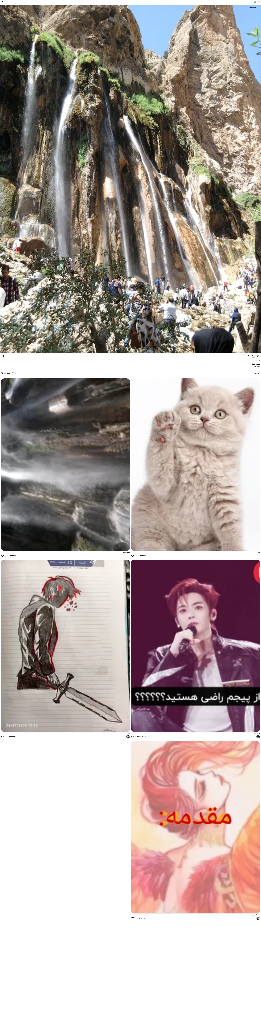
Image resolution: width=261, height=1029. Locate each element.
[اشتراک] (248, 356)
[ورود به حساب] (2, 2)
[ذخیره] (3, 356)
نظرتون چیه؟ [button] (256, 366)
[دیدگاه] (253, 356)
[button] (259, 2)
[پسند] (258, 356)
